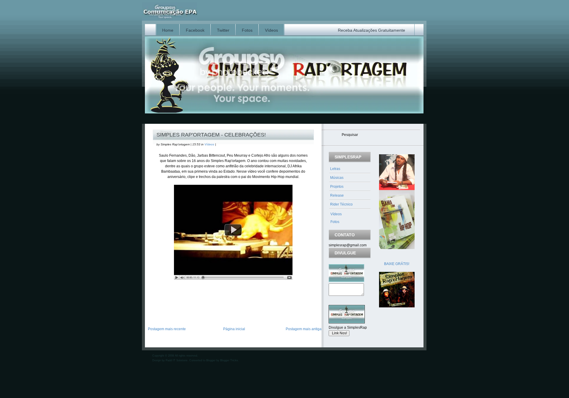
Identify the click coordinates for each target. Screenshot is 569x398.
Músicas (336, 178)
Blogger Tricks (229, 360)
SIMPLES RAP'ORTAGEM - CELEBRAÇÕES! (211, 135)
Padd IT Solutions (177, 360)
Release (337, 195)
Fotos (247, 30)
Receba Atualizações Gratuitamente (371, 30)
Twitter (223, 30)
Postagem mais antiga (304, 329)
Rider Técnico (341, 204)
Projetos (336, 186)
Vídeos (271, 30)
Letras (335, 169)
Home (167, 30)
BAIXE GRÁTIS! (396, 264)
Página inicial (234, 329)
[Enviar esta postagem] (153, 311)
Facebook (195, 30)
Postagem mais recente (167, 329)
